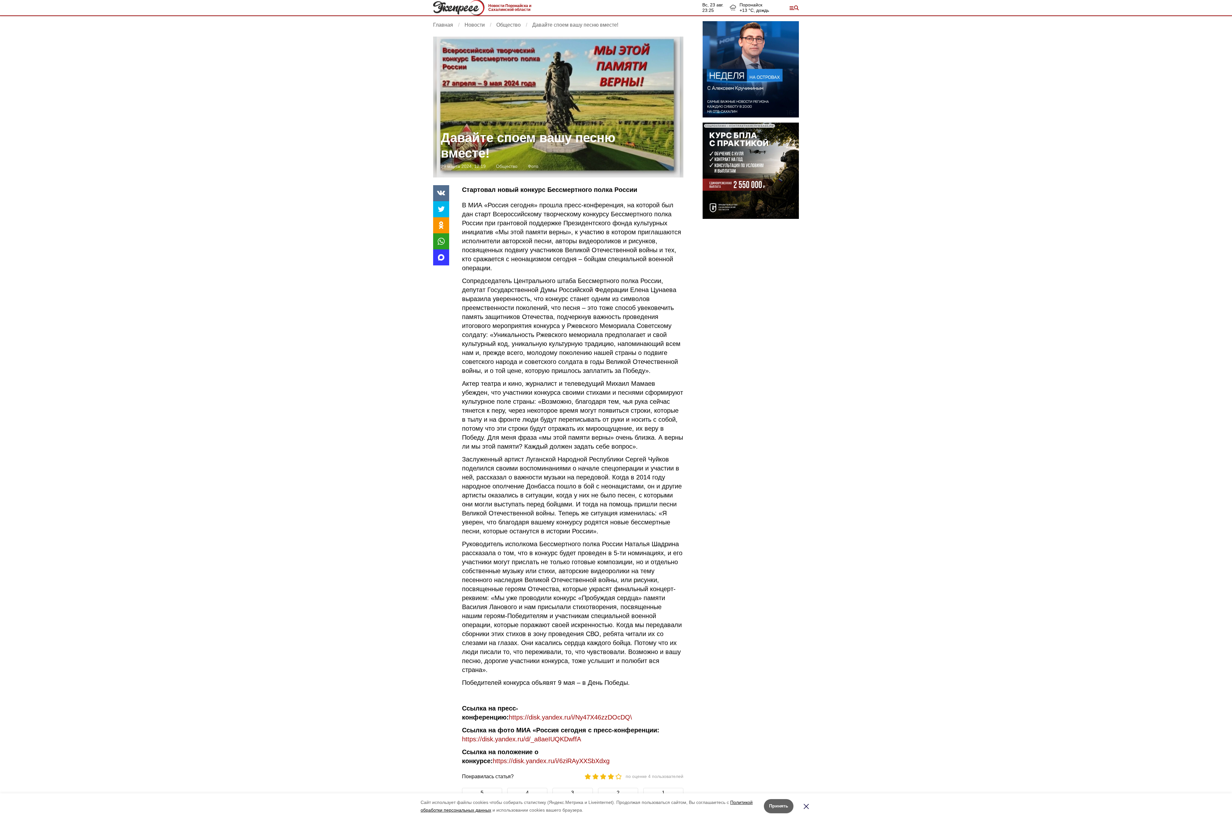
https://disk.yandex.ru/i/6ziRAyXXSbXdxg (551, 760)
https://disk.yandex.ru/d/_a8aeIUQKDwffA (521, 739)
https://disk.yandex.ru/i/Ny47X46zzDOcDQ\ (570, 717)
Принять (778, 805)
